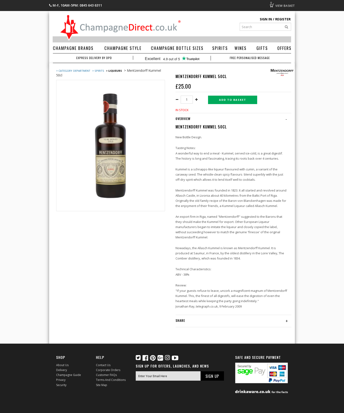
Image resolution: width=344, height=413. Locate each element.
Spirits (220, 48)
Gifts (262, 48)
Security (61, 385)
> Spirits (98, 70)
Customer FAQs (106, 375)
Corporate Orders (108, 370)
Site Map (101, 385)
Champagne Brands (73, 48)
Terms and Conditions (111, 380)
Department (82, 70)
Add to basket (232, 99)
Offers (284, 48)
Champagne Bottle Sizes (177, 48)
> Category (64, 70)
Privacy (61, 380)
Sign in (266, 19)
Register (283, 19)
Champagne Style (123, 48)
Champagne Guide (68, 375)
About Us (62, 365)
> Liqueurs (114, 70)
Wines (240, 48)
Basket (272, 5)
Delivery (61, 370)
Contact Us (103, 365)
